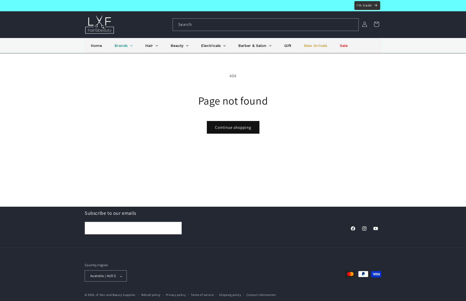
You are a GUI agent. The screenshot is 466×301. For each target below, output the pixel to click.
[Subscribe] (175, 228)
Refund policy (150, 295)
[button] (376, 24)
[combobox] (265, 25)
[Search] (352, 24)
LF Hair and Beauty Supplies (115, 295)
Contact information (261, 295)
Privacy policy (176, 295)
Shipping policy (230, 295)
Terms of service (202, 295)
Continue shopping (233, 127)
